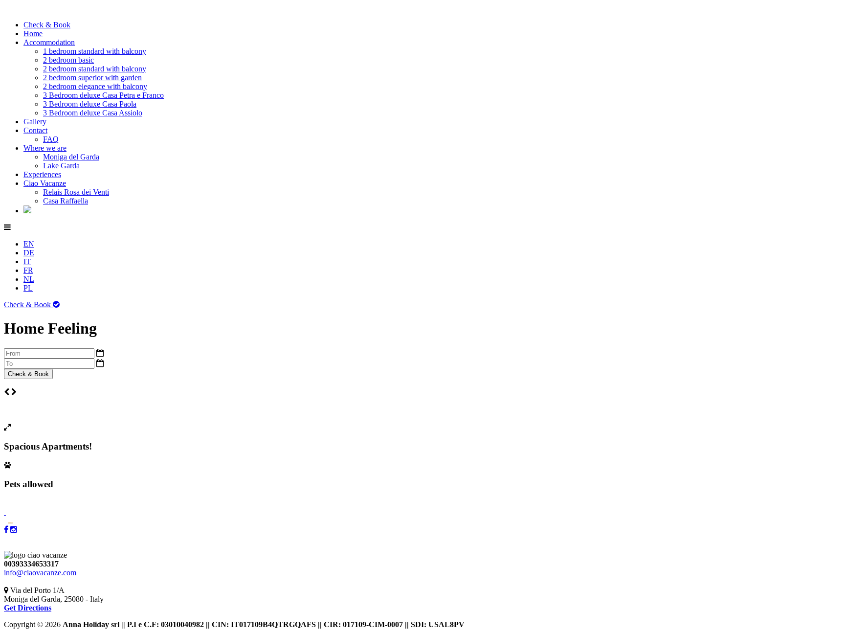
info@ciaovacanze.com (40, 572)
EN (28, 244)
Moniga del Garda (71, 157)
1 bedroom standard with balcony (94, 51)
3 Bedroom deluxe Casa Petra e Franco (103, 95)
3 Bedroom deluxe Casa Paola (89, 104)
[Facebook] (6, 529)
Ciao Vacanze (44, 183)
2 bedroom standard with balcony (94, 69)
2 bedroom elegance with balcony (95, 86)
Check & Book (46, 25)
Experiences (42, 174)
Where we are (45, 148)
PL (28, 288)
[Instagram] (13, 529)
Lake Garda (61, 165)
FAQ (51, 139)
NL (28, 279)
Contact (35, 130)
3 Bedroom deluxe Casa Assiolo (92, 113)
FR (28, 270)
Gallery (34, 121)
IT (27, 261)
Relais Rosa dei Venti (76, 192)
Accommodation (49, 42)
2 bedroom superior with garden (92, 77)
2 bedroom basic (68, 60)
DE (28, 253)
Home (33, 33)
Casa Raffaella (65, 201)
